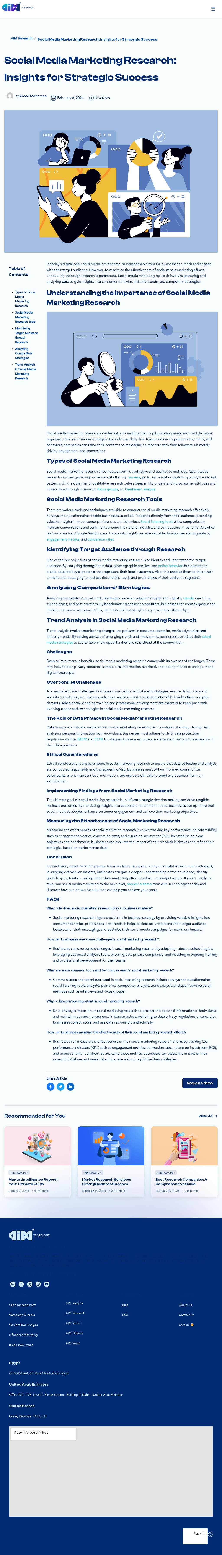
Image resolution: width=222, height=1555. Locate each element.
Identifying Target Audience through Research (26, 335)
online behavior (170, 566)
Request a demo (200, 1083)
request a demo (139, 884)
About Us (185, 1305)
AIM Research (75, 1313)
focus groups (108, 489)
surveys (134, 477)
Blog (125, 1305)
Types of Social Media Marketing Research (25, 299)
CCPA (98, 739)
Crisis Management (22, 1305)
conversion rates (101, 539)
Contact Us (186, 1315)
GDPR (82, 739)
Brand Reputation (21, 1345)
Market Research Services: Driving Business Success (106, 1182)
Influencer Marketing (23, 1335)
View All (205, 1116)
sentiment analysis (141, 489)
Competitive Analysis (23, 1325)
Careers (184, 1325)
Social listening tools (157, 521)
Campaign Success (22, 1315)
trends (188, 598)
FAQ (125, 1315)
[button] (213, 9)
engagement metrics (63, 539)
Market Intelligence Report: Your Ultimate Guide (32, 1182)
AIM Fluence (74, 1333)
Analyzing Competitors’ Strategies (24, 353)
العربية (198, 1533)
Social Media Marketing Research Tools (25, 317)
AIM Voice (73, 1343)
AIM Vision (73, 1323)
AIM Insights (74, 1303)
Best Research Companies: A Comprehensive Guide (181, 1182)
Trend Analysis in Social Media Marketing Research (25, 371)
